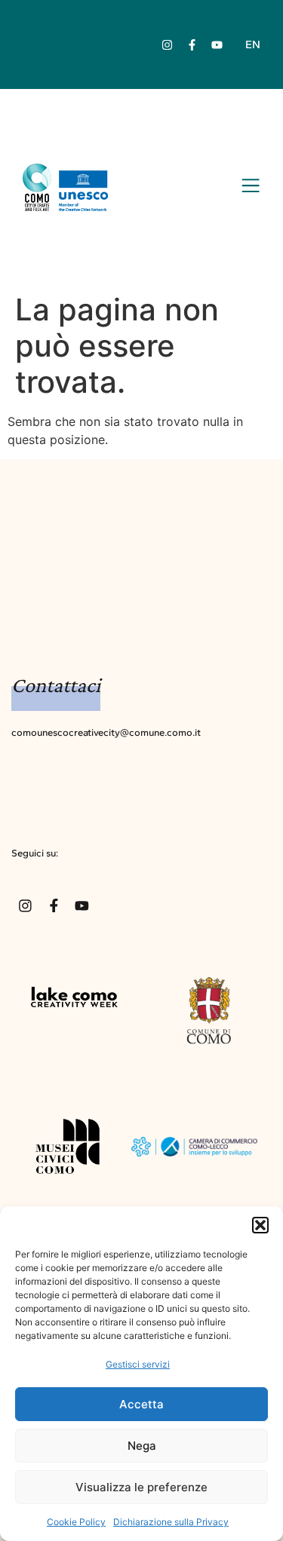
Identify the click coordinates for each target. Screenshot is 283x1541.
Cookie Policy (76, 1521)
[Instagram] (167, 44)
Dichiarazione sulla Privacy (171, 1521)
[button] (260, 1225)
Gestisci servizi (138, 1364)
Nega (142, 1445)
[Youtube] (217, 44)
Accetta (141, 1404)
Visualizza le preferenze (141, 1487)
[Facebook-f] (192, 44)
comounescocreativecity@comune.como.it (106, 732)
